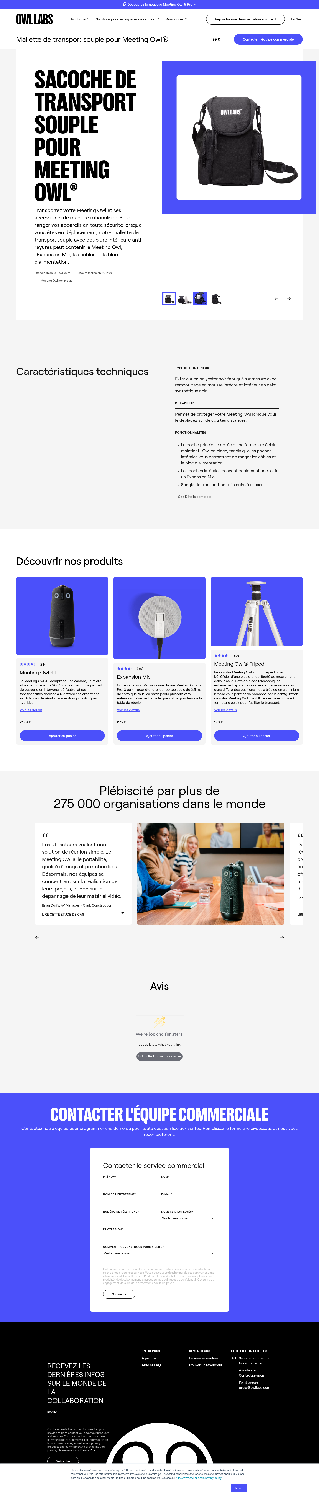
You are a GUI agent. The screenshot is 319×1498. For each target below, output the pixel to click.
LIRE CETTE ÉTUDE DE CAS (63, 914)
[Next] (281, 938)
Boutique (78, 19)
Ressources (174, 19)
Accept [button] (239, 1488)
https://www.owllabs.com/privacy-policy (199, 1478)
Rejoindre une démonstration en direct (245, 19)
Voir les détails (31, 710)
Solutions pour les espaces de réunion (125, 19)
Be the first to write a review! (159, 1056)
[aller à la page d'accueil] (34, 19)
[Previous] (37, 938)
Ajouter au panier (62, 735)
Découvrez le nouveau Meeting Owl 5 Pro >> (161, 4)
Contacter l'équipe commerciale (268, 39)
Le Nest (297, 19)
